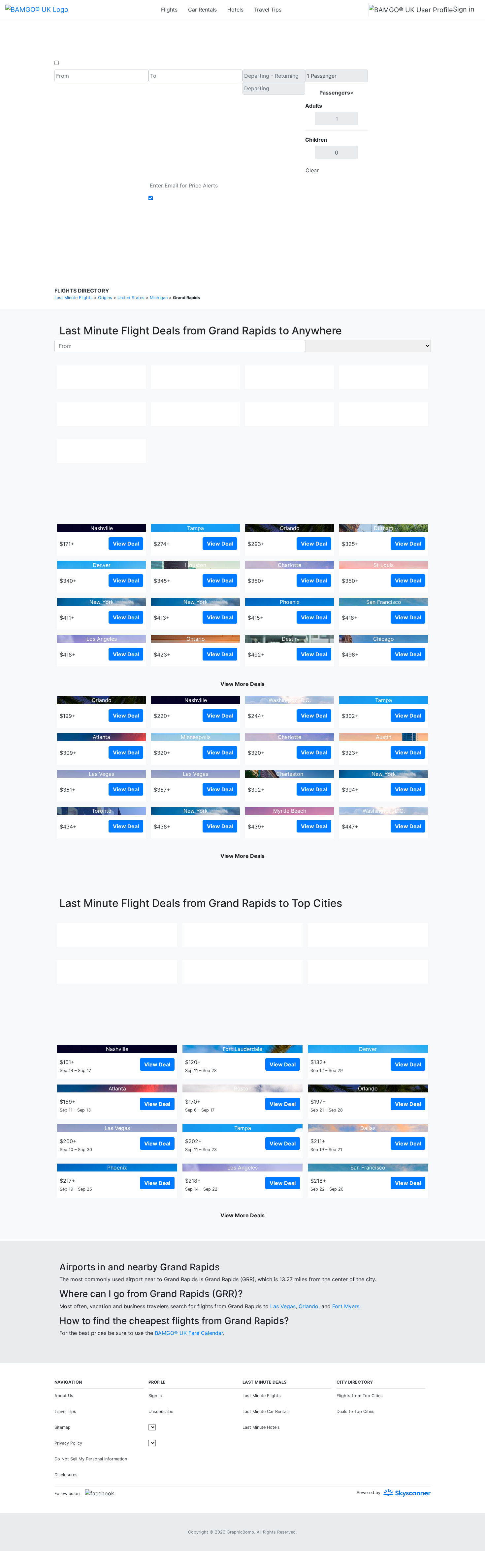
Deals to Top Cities (355, 1411)
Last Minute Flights (261, 1395)
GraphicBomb (240, 1532)
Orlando (308, 1306)
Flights (169, 9)
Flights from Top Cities (360, 1395)
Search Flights (399, 123)
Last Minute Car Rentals (266, 1411)
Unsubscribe (160, 1411)
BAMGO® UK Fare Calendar (189, 1333)
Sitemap (62, 1427)
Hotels (235, 9)
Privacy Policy (228, 240)
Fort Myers (345, 1306)
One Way (71, 63)
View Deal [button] (126, 543)
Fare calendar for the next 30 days (97, 183)
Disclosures (259, 240)
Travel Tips (267, 9)
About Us (63, 1395)
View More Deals (242, 684)
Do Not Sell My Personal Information (90, 1458)
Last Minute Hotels (261, 1427)
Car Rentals (202, 9)
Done (357, 170)
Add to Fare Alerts (177, 198)
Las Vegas (283, 1306)
